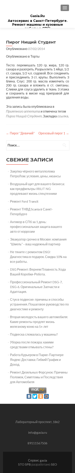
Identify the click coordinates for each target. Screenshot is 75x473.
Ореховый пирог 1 (53, 133)
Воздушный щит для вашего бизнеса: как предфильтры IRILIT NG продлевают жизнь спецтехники (37, 188)
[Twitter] (34, 396)
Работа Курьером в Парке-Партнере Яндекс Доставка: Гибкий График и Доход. (37, 359)
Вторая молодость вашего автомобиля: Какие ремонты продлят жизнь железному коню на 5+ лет (39, 321)
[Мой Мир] (46, 396)
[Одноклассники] (40, 396)
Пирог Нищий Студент (24, 116)
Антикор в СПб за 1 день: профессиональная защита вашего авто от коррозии (36, 226)
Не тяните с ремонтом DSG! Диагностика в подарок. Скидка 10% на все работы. (38, 256)
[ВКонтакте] (29, 396)
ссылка (62, 116)
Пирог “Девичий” (20, 133)
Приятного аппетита (23, 111)
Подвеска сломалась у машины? (34, 334)
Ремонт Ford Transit (24, 201)
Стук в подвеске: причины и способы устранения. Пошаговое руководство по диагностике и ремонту (39, 304)
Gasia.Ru (37, 16)
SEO (54, 464)
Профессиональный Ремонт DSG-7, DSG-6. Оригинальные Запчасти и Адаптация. (36, 286)
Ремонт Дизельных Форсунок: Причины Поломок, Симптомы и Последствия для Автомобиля (39, 377)
